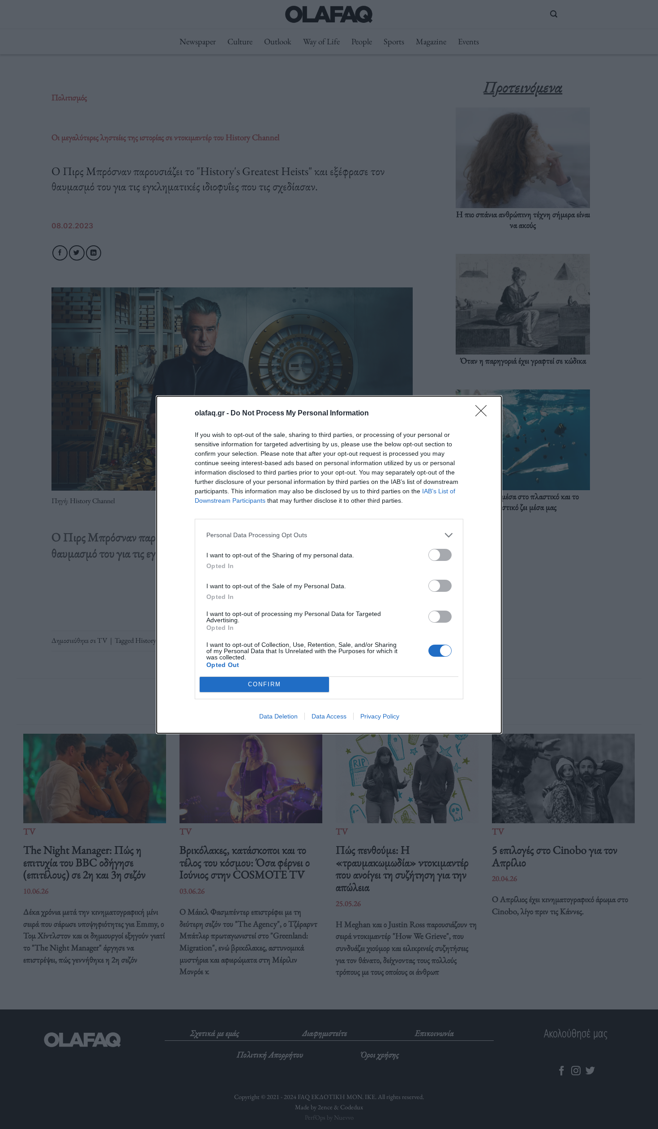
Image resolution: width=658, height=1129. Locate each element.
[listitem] (329, 535)
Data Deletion (278, 716)
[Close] (483, 413)
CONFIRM (264, 684)
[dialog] (329, 564)
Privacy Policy (379, 716)
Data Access (329, 716)
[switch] (440, 555)
